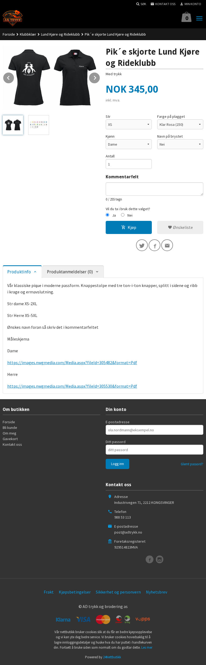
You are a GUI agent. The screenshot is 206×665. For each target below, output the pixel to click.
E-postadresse (118, 422)
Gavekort (10, 438)
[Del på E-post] (167, 245)
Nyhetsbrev (156, 592)
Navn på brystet (170, 136)
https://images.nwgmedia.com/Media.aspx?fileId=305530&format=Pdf (72, 386)
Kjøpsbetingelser (75, 592)
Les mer (146, 647)
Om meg (9, 433)
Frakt (49, 592)
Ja (114, 215)
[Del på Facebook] (154, 245)
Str (108, 116)
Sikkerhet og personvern (118, 592)
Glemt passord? (192, 464)
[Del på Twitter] (142, 245)
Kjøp (132, 227)
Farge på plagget (171, 116)
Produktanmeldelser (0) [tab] (70, 271)
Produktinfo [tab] (19, 271)
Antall (110, 156)
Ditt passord (116, 441)
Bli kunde (10, 427)
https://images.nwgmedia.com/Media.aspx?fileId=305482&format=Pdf (72, 362)
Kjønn (110, 136)
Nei (130, 215)
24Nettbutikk (112, 657)
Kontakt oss (12, 444)
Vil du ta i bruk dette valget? (128, 208)
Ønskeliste (182, 227)
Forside (9, 34)
